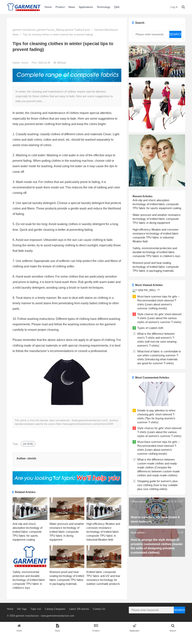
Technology (103, 6)
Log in (174, 6)
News (71, 6)
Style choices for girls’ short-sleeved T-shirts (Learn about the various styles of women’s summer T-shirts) (159, 318)
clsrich (25, 62)
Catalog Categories (55, 609)
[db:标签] (28, 443)
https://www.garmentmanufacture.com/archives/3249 (84, 424)
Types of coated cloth (150, 327)
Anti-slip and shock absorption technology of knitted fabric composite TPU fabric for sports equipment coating (27, 531)
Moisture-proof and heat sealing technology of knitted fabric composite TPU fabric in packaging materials (156, 266)
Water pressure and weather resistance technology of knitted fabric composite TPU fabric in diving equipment (67, 531)
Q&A (116, 6)
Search (175, 34)
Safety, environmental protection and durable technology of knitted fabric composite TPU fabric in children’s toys (29, 579)
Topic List (36, 609)
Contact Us (99, 609)
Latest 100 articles (79, 609)
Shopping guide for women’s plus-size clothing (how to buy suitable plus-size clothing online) (157, 485)
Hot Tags (22, 609)
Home (48, 6)
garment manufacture (27, 615)
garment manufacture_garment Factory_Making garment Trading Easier (51, 29)
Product (60, 6)
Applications (86, 6)
